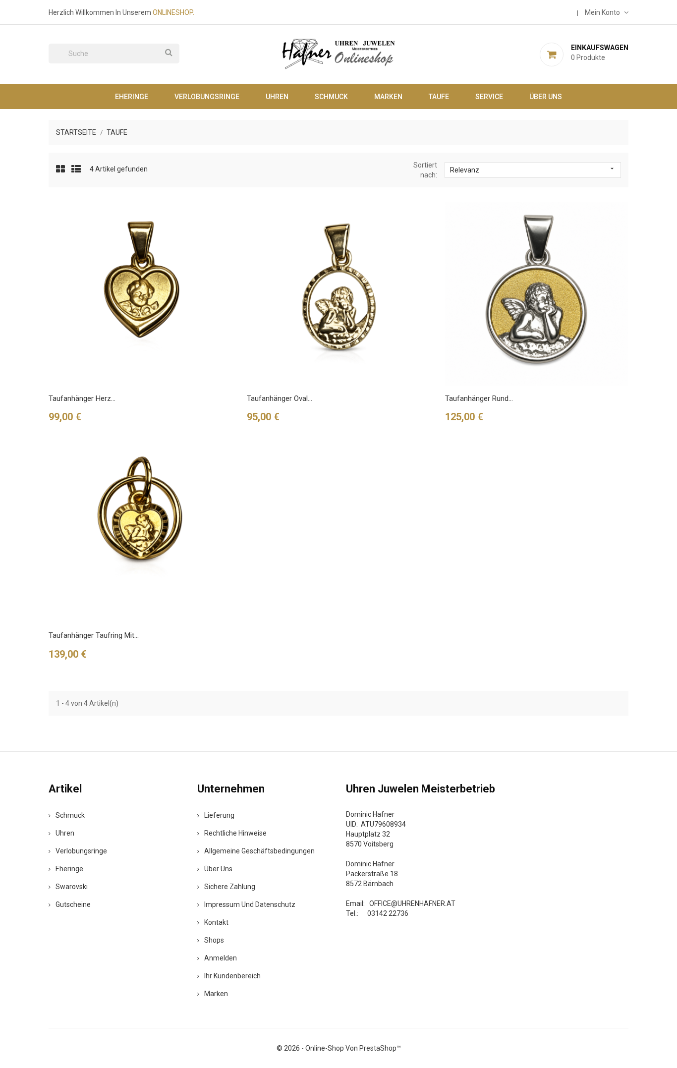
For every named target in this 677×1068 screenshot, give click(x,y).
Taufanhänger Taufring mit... (94, 635)
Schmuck (331, 97)
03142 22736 (387, 913)
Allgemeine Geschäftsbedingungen (259, 851)
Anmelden (220, 958)
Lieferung (219, 815)
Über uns (545, 97)
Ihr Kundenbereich (232, 976)
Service (489, 97)
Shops (214, 940)
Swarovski (72, 887)
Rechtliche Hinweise (235, 833)
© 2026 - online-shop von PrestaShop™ (339, 1048)
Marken (388, 97)
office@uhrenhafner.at (412, 903)
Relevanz (533, 169)
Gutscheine (73, 904)
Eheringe (131, 97)
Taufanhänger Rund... (479, 398)
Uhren (277, 97)
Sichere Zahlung (229, 887)
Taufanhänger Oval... (279, 398)
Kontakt (216, 922)
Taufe (439, 97)
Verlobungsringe (206, 97)
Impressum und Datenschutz (249, 904)
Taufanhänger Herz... (82, 398)
